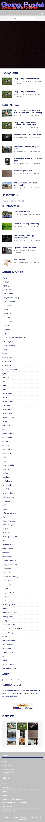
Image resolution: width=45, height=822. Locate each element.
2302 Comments (35, 188)
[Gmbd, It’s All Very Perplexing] (7, 226)
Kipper (4, 509)
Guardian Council (8, 445)
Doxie (4, 397)
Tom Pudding (7, 632)
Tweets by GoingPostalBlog (13, 201)
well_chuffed (7, 656)
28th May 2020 (19, 81)
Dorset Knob (7, 393)
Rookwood (6, 596)
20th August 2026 (20, 188)
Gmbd (4, 429)
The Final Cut (19, 260)
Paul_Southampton (9, 565)
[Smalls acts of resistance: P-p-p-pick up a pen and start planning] (7, 113)
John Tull (5, 489)
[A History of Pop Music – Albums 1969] (7, 161)
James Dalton (7, 453)
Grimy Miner (7, 437)
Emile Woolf (7, 413)
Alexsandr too (7, 294)
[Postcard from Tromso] (33, 741)
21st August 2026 (20, 163)
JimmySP (5, 469)
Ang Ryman (6, 306)
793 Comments (34, 115)
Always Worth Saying (10, 298)
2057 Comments (34, 163)
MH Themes (22, 820)
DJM (4, 389)
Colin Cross (6, 361)
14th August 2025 (20, 240)
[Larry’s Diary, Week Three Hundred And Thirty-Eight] (7, 125)
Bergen (5, 333)
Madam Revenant (9, 521)
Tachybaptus (7, 620)
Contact (5, 795)
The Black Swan (8, 624)
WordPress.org (7, 773)
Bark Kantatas (7, 322)
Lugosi (5, 517)
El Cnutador (6, 409)
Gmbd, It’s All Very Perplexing (26, 223)
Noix (4, 541)
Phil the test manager (10, 576)
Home (4, 784)
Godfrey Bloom (8, 433)
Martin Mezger (8, 525)
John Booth (6, 485)
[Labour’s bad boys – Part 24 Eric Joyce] (22, 741)
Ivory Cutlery (7, 449)
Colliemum (6, 365)
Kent (4, 505)
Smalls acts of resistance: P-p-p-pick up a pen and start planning (28, 111)
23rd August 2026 (20, 115)
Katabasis (6, 501)
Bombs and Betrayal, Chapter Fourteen (26, 148)
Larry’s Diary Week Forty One (26, 78)
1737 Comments (35, 127)
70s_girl (5, 278)
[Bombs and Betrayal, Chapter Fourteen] (7, 149)
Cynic (4, 373)
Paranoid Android (9, 561)
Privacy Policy (7, 806)
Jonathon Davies (8, 493)
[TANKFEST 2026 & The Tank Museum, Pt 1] (7, 185)
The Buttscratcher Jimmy (12, 628)
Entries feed (6, 765)
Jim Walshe (6, 473)
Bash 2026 (6, 787)
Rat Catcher (7, 580)
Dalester (5, 377)
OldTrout (5, 553)
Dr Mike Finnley (8, 401)
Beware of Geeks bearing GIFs (14, 338)
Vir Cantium (6, 648)
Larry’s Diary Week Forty (24, 91)
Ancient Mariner (8, 302)
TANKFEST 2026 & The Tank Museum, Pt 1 (25, 184)
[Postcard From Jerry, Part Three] (7, 137)
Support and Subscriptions (12, 799)
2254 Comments (34, 262)
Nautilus (5, 533)
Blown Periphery (8, 345)
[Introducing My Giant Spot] (7, 173)
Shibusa (5, 608)
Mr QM (5, 529)
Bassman (6, 330)
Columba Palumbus (10, 369)
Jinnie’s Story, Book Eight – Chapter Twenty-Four (25, 237)
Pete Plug (6, 572)
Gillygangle (6, 425)
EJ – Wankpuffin (8, 405)
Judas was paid (8, 497)
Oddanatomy (7, 549)
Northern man (7, 545)
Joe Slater (6, 477)
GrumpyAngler (7, 441)
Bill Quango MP (8, 341)
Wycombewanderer (10, 668)
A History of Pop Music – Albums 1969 (28, 160)
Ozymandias (7, 557)
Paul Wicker (6, 568)
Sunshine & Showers (10, 612)
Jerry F (4, 461)
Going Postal (32, 81)
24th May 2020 (19, 94)
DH (3, 381)
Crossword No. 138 (22, 211)
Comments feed (8, 769)
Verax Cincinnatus (9, 640)
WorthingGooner (8, 664)
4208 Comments (35, 214)
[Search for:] (22, 18)
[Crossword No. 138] (7, 214)
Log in (4, 761)
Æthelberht (6, 290)
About (4, 791)
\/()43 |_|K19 (7, 652)
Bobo (4, 349)
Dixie (4, 385)
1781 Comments (35, 240)
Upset (4, 636)
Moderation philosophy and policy (14, 803)
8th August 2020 (20, 226)
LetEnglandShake (9, 513)
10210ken (6, 286)
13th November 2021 (22, 250)
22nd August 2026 (21, 137)
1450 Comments (35, 137)
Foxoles (5, 421)
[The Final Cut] (7, 262)
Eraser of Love (8, 417)
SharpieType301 (8, 604)
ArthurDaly (6, 314)
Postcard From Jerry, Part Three (27, 134)
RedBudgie (6, 584)
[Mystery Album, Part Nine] (7, 250)
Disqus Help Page (8, 810)
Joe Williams (7, 481)
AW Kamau (6, 318)
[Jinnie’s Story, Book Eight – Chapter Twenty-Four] (7, 238)
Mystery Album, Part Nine (25, 248)
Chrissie (5, 353)
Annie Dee (6, 310)
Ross (4, 600)
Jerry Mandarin (8, 465)
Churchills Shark (8, 357)
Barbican (5, 326)
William (5, 660)
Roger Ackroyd (8, 592)
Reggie (5, 588)
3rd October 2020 (21, 214)
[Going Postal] (22, 9)
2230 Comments (34, 173)
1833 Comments (34, 226)
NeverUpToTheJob (9, 537)
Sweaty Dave (7, 616)
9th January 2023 (20, 262)
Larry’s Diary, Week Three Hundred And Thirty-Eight (25, 123)
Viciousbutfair (7, 644)
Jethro (4, 457)
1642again (6, 282)
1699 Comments (35, 151)
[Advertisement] (22, 45)
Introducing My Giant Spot (25, 171)
